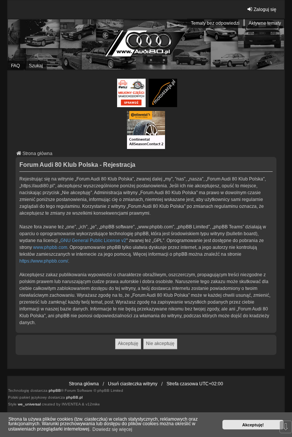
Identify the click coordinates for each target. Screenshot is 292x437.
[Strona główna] (146, 44)
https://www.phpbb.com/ (43, 261)
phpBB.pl (74, 397)
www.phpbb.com (50, 247)
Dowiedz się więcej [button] (112, 429)
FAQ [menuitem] (15, 65)
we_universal (29, 404)
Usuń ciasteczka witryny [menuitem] (132, 383)
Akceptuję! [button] (253, 425)
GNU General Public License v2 (93, 240)
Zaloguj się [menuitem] (265, 9)
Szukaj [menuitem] (36, 65)
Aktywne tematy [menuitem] (265, 23)
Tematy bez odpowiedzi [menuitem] (215, 23)
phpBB (55, 390)
